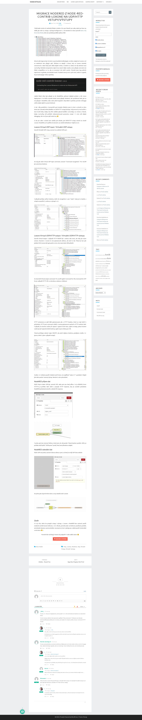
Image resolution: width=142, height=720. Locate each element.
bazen (97, 258)
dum (109, 258)
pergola (97, 267)
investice (97, 263)
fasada (101, 261)
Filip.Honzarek (99, 101)
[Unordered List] (51, 601)
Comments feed (101, 312)
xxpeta (98, 116)
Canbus (98, 138)
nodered (74, 546)
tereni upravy (101, 274)
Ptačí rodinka (104, 191)
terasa (97, 274)
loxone (69, 546)
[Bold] (41, 601)
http (65, 546)
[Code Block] (55, 601)
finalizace (104, 261)
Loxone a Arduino (101, 43)
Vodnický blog (35, 2)
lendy (104, 263)
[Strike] (47, 601)
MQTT (100, 265)
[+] (61, 600)
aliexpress (100, 255)
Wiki (68, 2)
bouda (102, 258)
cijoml (98, 161)
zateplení (97, 278)
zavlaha (101, 278)
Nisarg (85, 717)
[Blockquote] (53, 601)
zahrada (103, 276)
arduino (103, 255)
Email (97, 31)
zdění (104, 278)
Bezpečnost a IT (101, 47)
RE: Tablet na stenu (100, 97)
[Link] (58, 601)
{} (59, 600)
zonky (109, 278)
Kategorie (108, 2)
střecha (101, 272)
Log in (98, 305)
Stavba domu (100, 40)
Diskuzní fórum (61, 2)
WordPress (75, 717)
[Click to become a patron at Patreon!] (60, 539)
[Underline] (45, 601)
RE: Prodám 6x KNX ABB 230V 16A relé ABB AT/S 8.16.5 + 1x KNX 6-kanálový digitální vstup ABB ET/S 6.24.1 (103, 121)
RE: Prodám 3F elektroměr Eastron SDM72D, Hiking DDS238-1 (103, 111)
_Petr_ (42, 611)
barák (107, 254)
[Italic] (43, 601)
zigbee (106, 278)
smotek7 (98, 169)
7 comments (67, 23)
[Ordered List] (49, 601)
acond (97, 255)
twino (97, 276)
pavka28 (98, 146)
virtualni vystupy (70, 549)
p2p (107, 265)
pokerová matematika (100, 269)
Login (84, 591)
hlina (110, 261)
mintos (97, 265)
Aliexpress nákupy (90, 2)
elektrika (97, 261)
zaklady (107, 276)
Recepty (99, 51)
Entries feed (100, 309)
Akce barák (39, 546)
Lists (97, 37)
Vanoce (99, 276)
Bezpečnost (100, 2)
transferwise (107, 273)
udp (79, 546)
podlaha (103, 267)
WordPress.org (100, 315)
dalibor (98, 154)
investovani (101, 263)
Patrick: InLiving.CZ (45, 641)
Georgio (98, 108)
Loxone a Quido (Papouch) (77, 2)
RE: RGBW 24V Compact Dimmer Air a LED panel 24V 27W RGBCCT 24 (103, 164)
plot (100, 267)
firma (107, 261)
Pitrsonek (43, 678)
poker (106, 267)
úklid (97, 280)
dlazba (105, 258)
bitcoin (99, 258)
